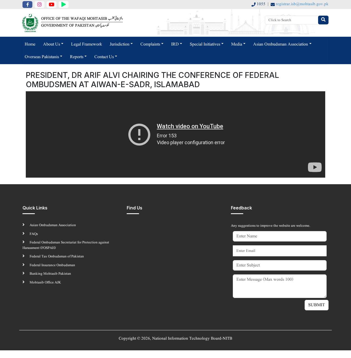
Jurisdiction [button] (119, 44)
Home (30, 44)
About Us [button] (51, 44)
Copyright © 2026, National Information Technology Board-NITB (175, 339)
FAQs (33, 234)
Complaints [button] (150, 44)
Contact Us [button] (104, 57)
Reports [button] (76, 57)
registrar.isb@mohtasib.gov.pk (302, 4)
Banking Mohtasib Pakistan (50, 273)
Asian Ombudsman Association (52, 225)
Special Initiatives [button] (205, 44)
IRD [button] (175, 44)
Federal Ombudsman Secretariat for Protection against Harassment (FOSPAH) (65, 245)
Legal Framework (86, 44)
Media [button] (236, 44)
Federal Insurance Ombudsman (52, 265)
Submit (316, 305)
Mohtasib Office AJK (45, 282)
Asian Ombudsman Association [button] (280, 44)
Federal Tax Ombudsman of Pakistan (56, 256)
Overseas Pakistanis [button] (42, 57)
